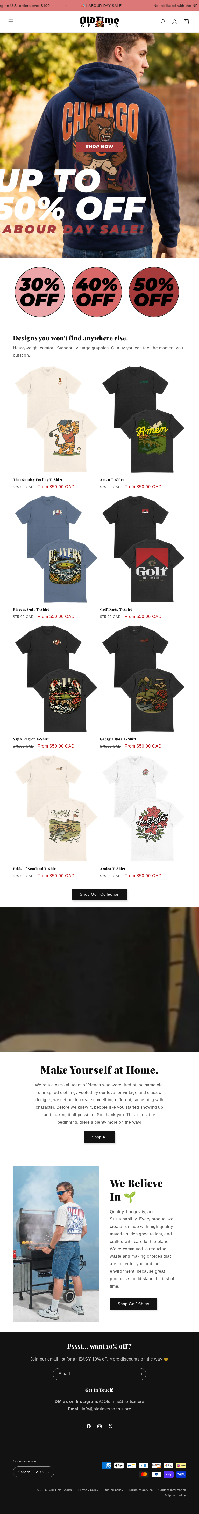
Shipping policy (175, 1495)
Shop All (100, 1137)
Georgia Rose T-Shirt (118, 739)
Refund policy (113, 1489)
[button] (11, 21)
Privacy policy (88, 1489)
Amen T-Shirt (112, 480)
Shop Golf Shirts (134, 1303)
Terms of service (141, 1489)
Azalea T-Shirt (112, 869)
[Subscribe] (140, 1374)
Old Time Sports (60, 1489)
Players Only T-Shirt (31, 609)
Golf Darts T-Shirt (116, 609)
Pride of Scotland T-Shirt (35, 869)
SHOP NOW (99, 146)
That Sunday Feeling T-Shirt (37, 480)
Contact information (172, 1489)
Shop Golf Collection (99, 894)
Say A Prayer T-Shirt (31, 739)
